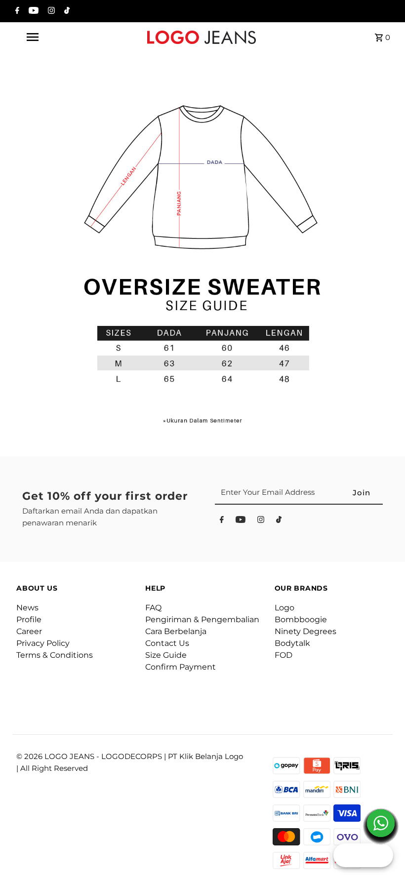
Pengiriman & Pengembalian (202, 619)
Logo (284, 607)
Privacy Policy (43, 643)
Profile (28, 619)
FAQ (153, 607)
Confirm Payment (180, 667)
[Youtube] (32, 11)
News (27, 607)
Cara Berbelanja (175, 631)
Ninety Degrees (305, 631)
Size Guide (166, 655)
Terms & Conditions (54, 655)
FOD (283, 655)
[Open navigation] (52, 37)
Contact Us (167, 643)
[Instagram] (50, 11)
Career (29, 631)
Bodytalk (292, 643)
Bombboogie (301, 619)
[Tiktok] (66, 11)
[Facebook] (16, 11)
